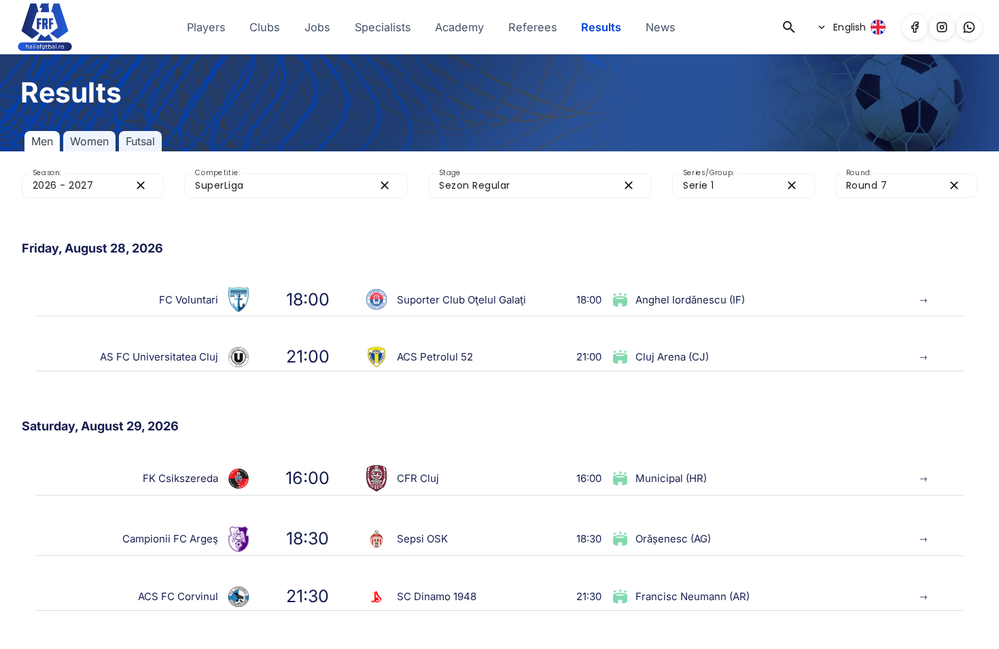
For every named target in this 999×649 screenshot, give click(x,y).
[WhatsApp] (969, 27)
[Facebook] (914, 27)
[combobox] (80, 185)
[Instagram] (942, 27)
